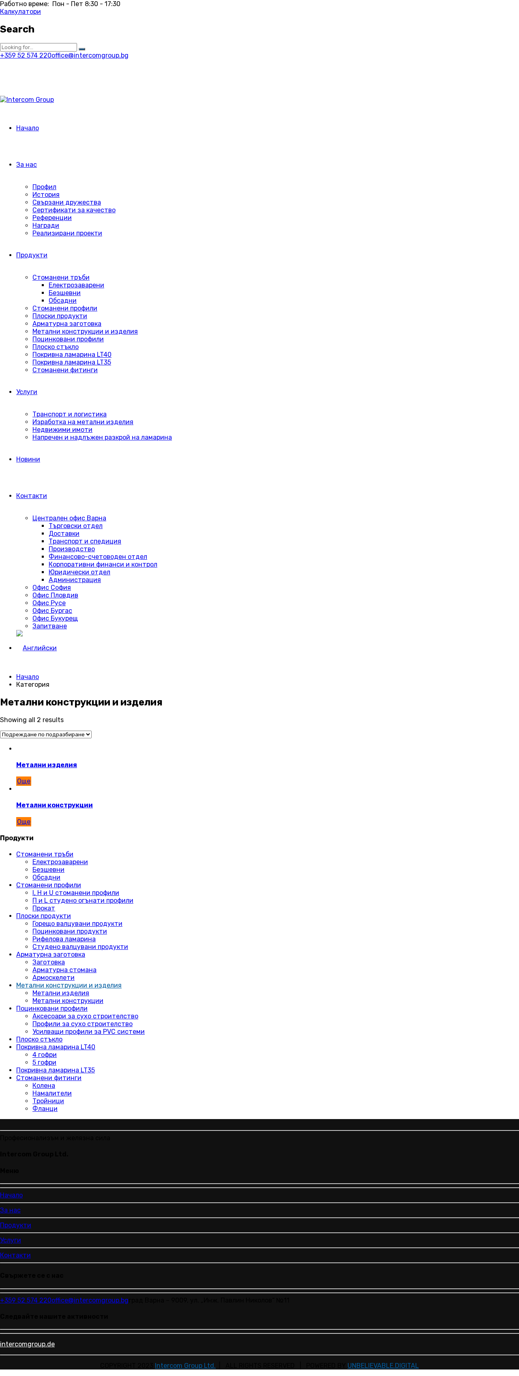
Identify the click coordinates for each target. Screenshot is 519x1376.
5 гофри (44, 1062)
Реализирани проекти (67, 233)
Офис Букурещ (55, 618)
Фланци (45, 1109)
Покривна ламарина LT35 (71, 362)
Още (23, 781)
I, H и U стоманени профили (75, 893)
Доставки (64, 533)
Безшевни (65, 293)
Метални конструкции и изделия (85, 331)
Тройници (48, 1101)
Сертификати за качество (74, 210)
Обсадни (63, 300)
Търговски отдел (76, 526)
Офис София (51, 587)
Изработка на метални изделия (82, 422)
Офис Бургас (52, 611)
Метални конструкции (54, 805)
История (46, 194)
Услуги (26, 392)
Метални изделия (46, 765)
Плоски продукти (59, 316)
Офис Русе (49, 603)
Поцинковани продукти (69, 931)
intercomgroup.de (27, 1344)
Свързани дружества (66, 202)
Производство (72, 549)
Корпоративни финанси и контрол (103, 564)
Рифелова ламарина (64, 939)
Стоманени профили (64, 308)
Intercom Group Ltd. (185, 1366)
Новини (28, 459)
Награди (45, 225)
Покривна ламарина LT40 (72, 354)
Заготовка (48, 962)
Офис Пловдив (55, 595)
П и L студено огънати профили (82, 900)
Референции (52, 218)
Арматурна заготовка (66, 324)
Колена (43, 1085)
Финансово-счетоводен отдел (98, 557)
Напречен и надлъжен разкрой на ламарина (102, 437)
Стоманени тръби (61, 277)
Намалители (52, 1093)
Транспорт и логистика (69, 414)
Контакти (31, 496)
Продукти (31, 255)
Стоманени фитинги (65, 370)
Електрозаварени (76, 285)
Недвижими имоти (62, 430)
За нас (26, 164)
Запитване (49, 626)
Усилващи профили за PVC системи (88, 1031)
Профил (44, 187)
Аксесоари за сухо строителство (85, 1016)
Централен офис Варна (69, 518)
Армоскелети (53, 977)
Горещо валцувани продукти (77, 923)
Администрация (75, 580)
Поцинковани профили (68, 339)
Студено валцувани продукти (80, 947)
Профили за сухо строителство (82, 1024)
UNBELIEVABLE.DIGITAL (383, 1366)
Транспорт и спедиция (85, 541)
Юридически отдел (79, 572)
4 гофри (44, 1055)
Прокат (43, 908)
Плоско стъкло (55, 347)
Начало (27, 128)
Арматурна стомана (64, 970)
